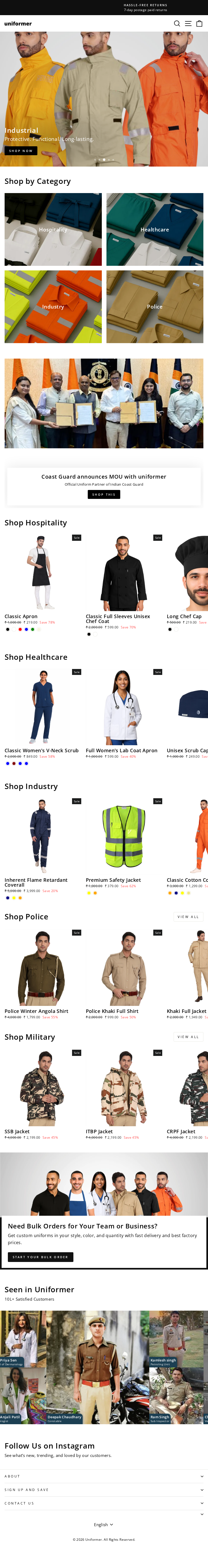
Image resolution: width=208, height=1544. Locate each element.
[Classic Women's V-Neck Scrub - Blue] (8, 763)
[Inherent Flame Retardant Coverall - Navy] (8, 898)
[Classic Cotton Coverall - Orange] (170, 893)
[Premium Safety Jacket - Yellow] (89, 893)
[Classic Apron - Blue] (26, 629)
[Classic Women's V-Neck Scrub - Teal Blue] (20, 763)
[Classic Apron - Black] (8, 629)
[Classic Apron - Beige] (39, 629)
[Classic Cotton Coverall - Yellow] (182, 893)
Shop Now (21, 151)
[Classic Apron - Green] (33, 629)
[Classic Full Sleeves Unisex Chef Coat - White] (95, 634)
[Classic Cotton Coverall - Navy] (176, 893)
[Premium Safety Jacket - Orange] (95, 893)
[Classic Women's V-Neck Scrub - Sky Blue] (26, 763)
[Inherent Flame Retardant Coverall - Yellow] (14, 898)
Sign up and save (27, 1489)
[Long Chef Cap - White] (176, 629)
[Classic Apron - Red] (20, 629)
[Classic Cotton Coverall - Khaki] (189, 893)
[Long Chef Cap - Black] (170, 629)
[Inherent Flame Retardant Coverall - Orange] (20, 898)
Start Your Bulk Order (41, 1257)
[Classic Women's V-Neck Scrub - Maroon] (14, 763)
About (13, 1476)
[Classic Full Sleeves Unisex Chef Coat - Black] (89, 634)
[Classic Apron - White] (14, 629)
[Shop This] (104, 433)
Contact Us (19, 1503)
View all (188, 917)
